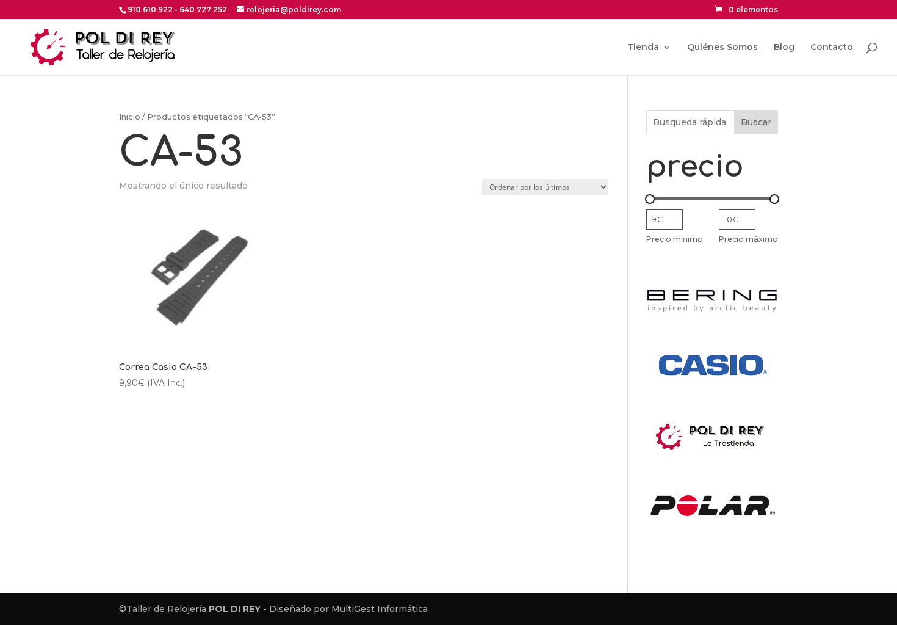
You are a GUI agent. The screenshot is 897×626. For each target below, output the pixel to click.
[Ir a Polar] (712, 545)
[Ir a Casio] (712, 404)
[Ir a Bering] (712, 313)
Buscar (756, 122)
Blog (784, 48)
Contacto (831, 48)
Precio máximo (748, 239)
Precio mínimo (674, 239)
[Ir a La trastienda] (712, 453)
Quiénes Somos (722, 48)
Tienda (643, 48)
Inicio (129, 117)
